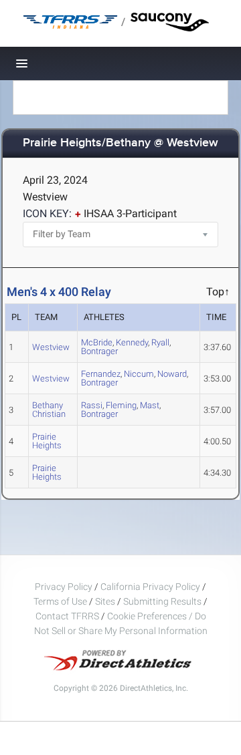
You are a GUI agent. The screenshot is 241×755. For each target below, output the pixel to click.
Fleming (121, 405)
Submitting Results (162, 601)
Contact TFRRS (68, 616)
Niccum (139, 374)
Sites (105, 601)
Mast (149, 405)
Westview (51, 347)
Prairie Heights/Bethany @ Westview (120, 143)
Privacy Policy (63, 586)
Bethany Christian (49, 409)
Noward (172, 374)
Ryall (160, 342)
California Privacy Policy (150, 586)
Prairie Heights (47, 441)
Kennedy (132, 342)
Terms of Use (60, 601)
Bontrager (99, 351)
